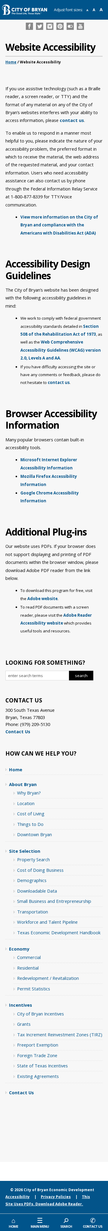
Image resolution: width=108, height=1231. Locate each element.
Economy (19, 949)
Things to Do (30, 824)
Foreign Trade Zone (37, 1055)
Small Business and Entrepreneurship (54, 901)
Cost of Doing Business (40, 870)
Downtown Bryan (34, 834)
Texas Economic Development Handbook (58, 932)
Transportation (32, 912)
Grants (24, 1024)
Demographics (31, 880)
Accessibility (17, 1196)
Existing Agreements (38, 1076)
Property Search (33, 859)
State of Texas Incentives (42, 1066)
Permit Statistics (33, 989)
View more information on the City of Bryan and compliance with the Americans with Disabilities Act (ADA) (59, 225)
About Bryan (23, 784)
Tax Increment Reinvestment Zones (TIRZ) (59, 1034)
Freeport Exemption (37, 1045)
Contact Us (17, 731)
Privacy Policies (56, 1196)
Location (25, 803)
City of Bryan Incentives (40, 1014)
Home (10, 62)
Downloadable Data (37, 891)
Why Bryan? (29, 793)
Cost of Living (30, 814)
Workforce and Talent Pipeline (47, 922)
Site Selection (24, 851)
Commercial (29, 957)
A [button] (87, 10)
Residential (28, 968)
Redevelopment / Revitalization (48, 978)
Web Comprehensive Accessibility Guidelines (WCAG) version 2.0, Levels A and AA (60, 350)
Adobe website (42, 598)
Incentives (20, 1005)
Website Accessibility (50, 47)
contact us (72, 120)
